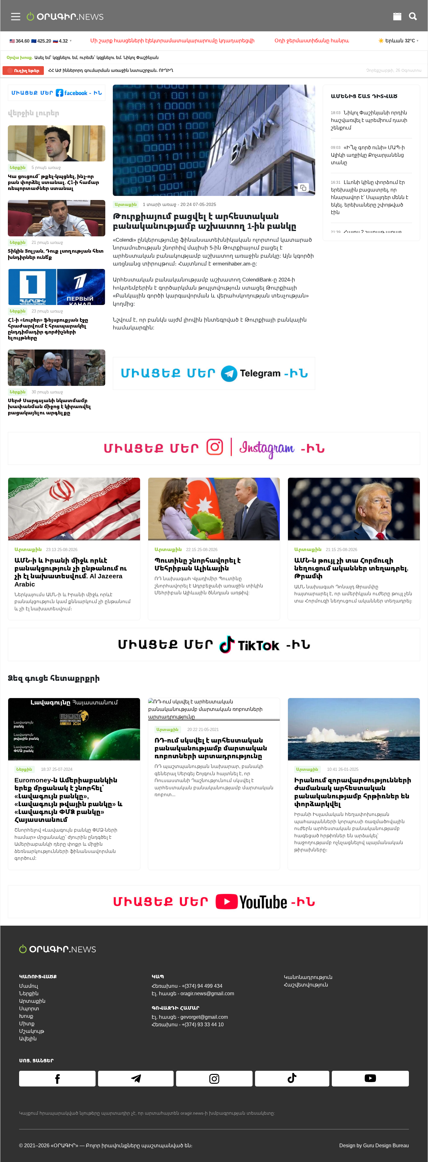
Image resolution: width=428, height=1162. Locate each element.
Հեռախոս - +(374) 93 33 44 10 (188, 1024)
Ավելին (28, 1038)
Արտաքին (32, 1001)
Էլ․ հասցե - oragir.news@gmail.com (193, 993)
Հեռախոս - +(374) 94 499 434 (187, 986)
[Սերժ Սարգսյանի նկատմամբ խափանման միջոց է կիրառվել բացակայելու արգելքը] (56, 367)
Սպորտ (29, 1008)
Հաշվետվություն (306, 984)
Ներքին (17, 167)
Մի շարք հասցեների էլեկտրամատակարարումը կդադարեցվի (131, 40)
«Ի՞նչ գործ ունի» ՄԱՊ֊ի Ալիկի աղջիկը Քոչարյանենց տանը (368, 155)
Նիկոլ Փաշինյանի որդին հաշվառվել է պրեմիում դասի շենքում (369, 120)
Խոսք (26, 1016)
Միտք (26, 1023)
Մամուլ (28, 986)
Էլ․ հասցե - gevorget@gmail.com (190, 1017)
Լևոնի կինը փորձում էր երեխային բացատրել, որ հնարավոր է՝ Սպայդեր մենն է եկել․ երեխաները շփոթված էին (369, 197)
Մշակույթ (31, 1031)
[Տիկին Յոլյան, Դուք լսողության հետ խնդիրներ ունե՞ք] (56, 217)
